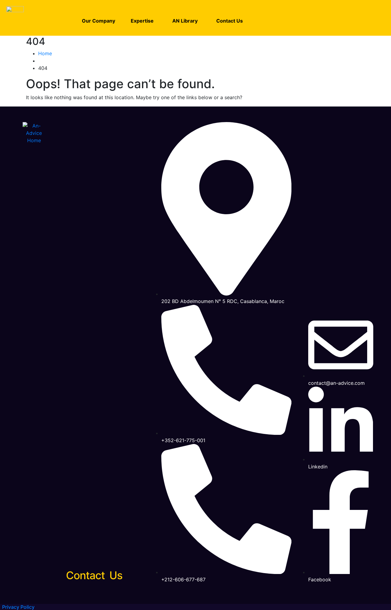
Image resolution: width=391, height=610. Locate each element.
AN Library (185, 21)
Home (45, 53)
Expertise (142, 21)
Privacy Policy (18, 607)
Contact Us (229, 21)
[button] (144, 20)
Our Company (98, 21)
